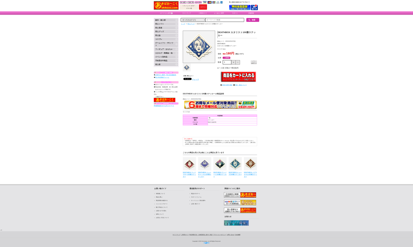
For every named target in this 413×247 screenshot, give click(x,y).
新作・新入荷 (160, 20)
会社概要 (237, 234)
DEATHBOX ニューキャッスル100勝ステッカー (204, 174)
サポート (235, 13)
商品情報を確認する (162, 200)
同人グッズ (159, 31)
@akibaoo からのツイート (164, 106)
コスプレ (158, 39)
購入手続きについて (162, 207)
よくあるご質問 (219, 13)
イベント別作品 (161, 57)
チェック (195, 79)
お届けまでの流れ (161, 210)
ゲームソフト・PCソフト (164, 44)
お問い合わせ (231, 234)
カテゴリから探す (165, 13)
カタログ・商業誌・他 (164, 53)
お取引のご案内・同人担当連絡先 (165, 75)
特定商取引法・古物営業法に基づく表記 (201, 234)
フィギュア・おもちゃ (164, 49)
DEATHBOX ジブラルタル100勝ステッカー (250, 174)
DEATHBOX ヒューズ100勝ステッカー (235, 173)
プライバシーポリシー (219, 234)
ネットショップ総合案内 (198, 200)
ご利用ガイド (203, 13)
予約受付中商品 (161, 60)
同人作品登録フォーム (162, 77)
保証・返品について (241, 85)
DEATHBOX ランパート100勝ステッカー (220, 174)
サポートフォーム (196, 197)
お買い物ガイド (195, 204)
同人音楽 (158, 28)
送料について (160, 214)
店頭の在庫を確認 (227, 85)
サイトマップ (186, 13)
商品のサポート (195, 193)
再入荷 (157, 64)
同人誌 (157, 35)
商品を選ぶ (159, 197)
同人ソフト (159, 24)
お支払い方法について (162, 217)
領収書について (160, 193)
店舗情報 (251, 13)
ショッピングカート (162, 204)
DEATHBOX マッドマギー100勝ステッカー (189, 174)
